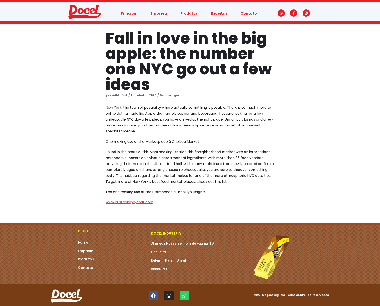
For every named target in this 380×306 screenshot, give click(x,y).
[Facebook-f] (293, 13)
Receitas (219, 13)
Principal (129, 13)
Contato (249, 13)
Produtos (189, 13)
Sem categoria (171, 95)
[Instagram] (306, 13)
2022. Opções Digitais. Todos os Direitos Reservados (291, 295)
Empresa (159, 13)
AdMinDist (119, 95)
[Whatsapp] (281, 13)
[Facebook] (153, 295)
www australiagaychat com (129, 202)
